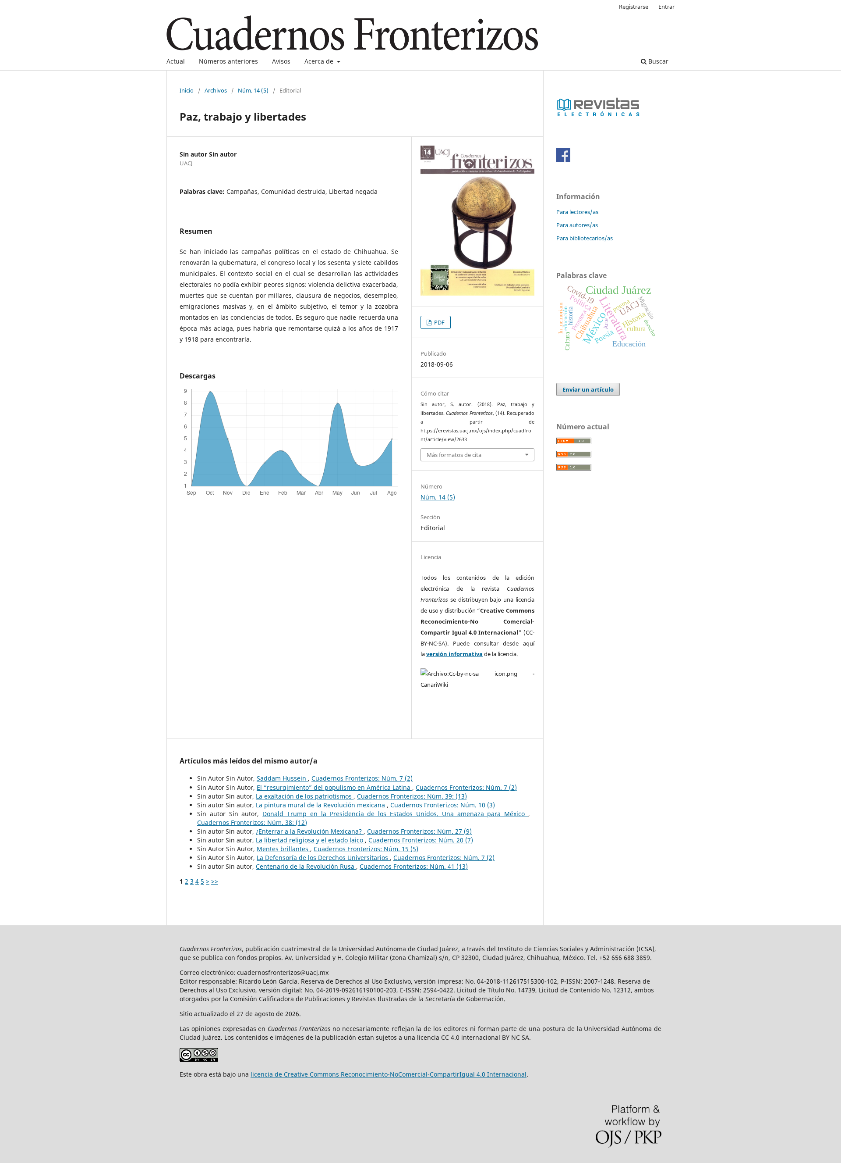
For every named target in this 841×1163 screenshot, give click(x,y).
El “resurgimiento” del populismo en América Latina (334, 787)
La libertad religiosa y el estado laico (310, 840)
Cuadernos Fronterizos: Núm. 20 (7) (420, 840)
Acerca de (319, 61)
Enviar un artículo (588, 389)
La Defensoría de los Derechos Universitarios (323, 857)
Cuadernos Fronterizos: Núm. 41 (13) (414, 866)
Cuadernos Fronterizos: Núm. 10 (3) (442, 805)
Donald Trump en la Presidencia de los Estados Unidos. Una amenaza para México (395, 814)
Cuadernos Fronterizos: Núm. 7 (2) (362, 778)
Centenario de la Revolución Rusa (306, 866)
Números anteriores (228, 61)
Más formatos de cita (454, 455)
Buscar (657, 61)
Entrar (666, 7)
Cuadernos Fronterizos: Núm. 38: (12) (252, 822)
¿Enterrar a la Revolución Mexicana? (310, 831)
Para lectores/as (577, 212)
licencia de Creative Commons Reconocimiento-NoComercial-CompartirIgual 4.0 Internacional (389, 1074)
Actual (175, 61)
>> (214, 881)
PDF (439, 322)
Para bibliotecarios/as (584, 238)
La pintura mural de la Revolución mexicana (321, 805)
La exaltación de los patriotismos (304, 796)
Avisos (281, 61)
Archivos (216, 90)
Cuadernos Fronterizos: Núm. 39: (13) (412, 796)
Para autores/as (577, 225)
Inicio (187, 90)
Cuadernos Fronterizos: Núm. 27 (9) (419, 831)
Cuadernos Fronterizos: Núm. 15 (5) (366, 849)
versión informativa (454, 654)
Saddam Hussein (282, 778)
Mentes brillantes (283, 849)
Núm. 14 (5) (253, 90)
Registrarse (633, 7)
